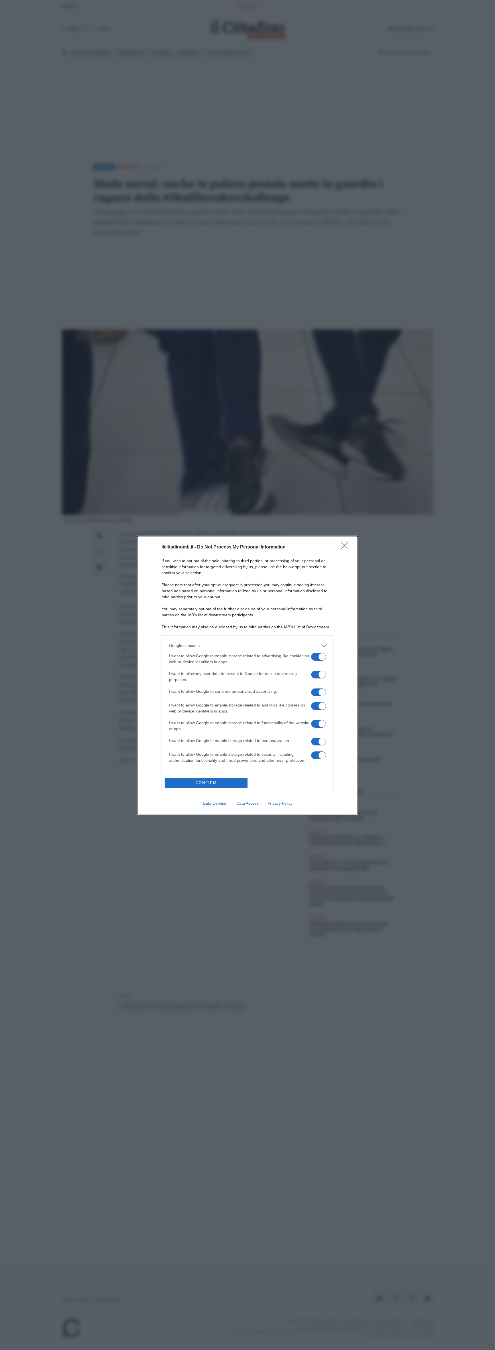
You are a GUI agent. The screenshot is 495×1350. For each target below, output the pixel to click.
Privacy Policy (280, 803)
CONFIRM (206, 783)
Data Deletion (215, 803)
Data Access (247, 803)
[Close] (346, 547)
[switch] (318, 657)
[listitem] (247, 646)
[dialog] (247, 675)
